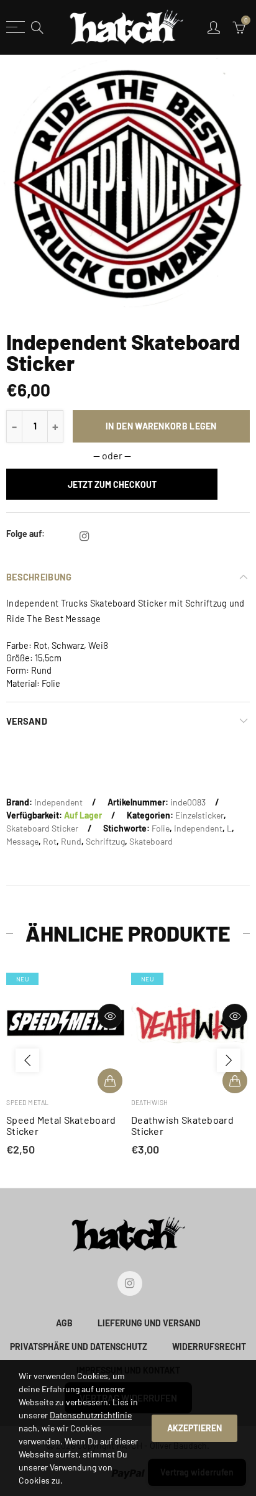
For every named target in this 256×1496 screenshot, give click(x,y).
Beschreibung (38, 576)
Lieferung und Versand (149, 1323)
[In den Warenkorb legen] (110, 1080)
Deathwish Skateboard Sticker (182, 1125)
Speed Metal (27, 1102)
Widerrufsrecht (209, 1346)
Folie (161, 828)
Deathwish (149, 1102)
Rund (71, 841)
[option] (128, 184)
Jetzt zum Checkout (112, 484)
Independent (58, 802)
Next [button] (228, 1060)
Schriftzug (105, 841)
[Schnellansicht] (110, 1016)
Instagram (84, 536)
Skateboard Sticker (42, 828)
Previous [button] (27, 1060)
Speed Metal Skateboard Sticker (61, 1125)
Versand (26, 721)
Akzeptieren (194, 1428)
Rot (50, 841)
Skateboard (151, 841)
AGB (64, 1323)
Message (22, 841)
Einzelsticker (199, 815)
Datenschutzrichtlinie (91, 1415)
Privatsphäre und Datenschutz (78, 1346)
